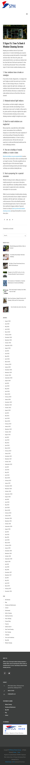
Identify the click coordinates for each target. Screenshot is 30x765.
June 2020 (7, 502)
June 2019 (7, 534)
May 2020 (7, 505)
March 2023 (7, 421)
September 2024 (8, 378)
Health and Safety (9, 616)
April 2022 (7, 445)
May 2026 (7, 326)
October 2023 (8, 407)
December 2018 (8, 550)
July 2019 (7, 532)
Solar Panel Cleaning (9, 629)
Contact (6, 608)
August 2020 (7, 496)
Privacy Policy (8, 621)
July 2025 (7, 351)
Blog (6, 602)
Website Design (8, 761)
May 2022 (7, 442)
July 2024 (7, 383)
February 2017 (8, 588)
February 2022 (8, 451)
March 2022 (7, 448)
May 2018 (7, 569)
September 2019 (8, 526)
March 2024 (7, 394)
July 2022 (7, 437)
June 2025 (7, 353)
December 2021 (8, 456)
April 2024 (7, 391)
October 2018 (8, 556)
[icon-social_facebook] (5, 673)
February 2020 (8, 513)
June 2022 (7, 440)
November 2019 (8, 521)
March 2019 (7, 542)
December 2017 (8, 572)
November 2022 (8, 429)
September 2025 (8, 345)
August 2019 (7, 529)
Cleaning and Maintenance (10, 605)
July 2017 (7, 577)
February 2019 (8, 545)
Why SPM (7, 640)
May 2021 (7, 472)
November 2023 (8, 405)
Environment (7, 610)
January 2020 (8, 515)
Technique (7, 635)
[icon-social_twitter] (9, 673)
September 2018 (8, 559)
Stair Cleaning (8, 632)
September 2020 (8, 494)
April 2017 (7, 583)
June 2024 (7, 386)
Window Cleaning (8, 643)
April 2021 (7, 475)
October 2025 (8, 342)
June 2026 (7, 324)
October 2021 (8, 461)
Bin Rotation (7, 599)
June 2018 (7, 567)
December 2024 (8, 370)
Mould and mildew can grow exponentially (12, 156)
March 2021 (7, 478)
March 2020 (7, 510)
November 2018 (8, 553)
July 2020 (7, 499)
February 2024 (8, 397)
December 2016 (8, 591)
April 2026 (7, 329)
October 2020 (8, 491)
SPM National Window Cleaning (15, 750)
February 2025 (8, 364)
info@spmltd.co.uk (12, 694)
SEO (14, 761)
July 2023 (7, 413)
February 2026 (8, 334)
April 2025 (7, 359)
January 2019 (7, 548)
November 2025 (8, 340)
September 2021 (8, 464)
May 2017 (7, 580)
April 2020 (7, 507)
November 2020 (8, 488)
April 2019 (7, 540)
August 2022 (7, 434)
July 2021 (7, 467)
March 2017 (7, 586)
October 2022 (8, 432)
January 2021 (7, 483)
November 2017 (8, 575)
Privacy (14, 752)
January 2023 (8, 426)
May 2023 (7, 415)
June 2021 (7, 469)
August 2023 (7, 410)
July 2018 (7, 564)
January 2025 (8, 367)
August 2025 (7, 348)
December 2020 (8, 486)
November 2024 (8, 372)
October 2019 (8, 523)
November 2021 (8, 459)
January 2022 (8, 453)
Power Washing (8, 618)
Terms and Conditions (9, 637)
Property (7, 624)
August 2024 (7, 380)
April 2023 (7, 418)
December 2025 (8, 337)
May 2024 (7, 388)
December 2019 (8, 518)
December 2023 (8, 402)
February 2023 (8, 424)
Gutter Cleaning (8, 613)
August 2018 (7, 561)
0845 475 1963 (11, 690)
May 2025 (7, 356)
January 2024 (8, 399)
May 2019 (7, 537)
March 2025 (7, 361)
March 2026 (7, 332)
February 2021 (8, 480)
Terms (19, 752)
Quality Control (8, 626)
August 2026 (7, 321)
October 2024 (8, 375)
